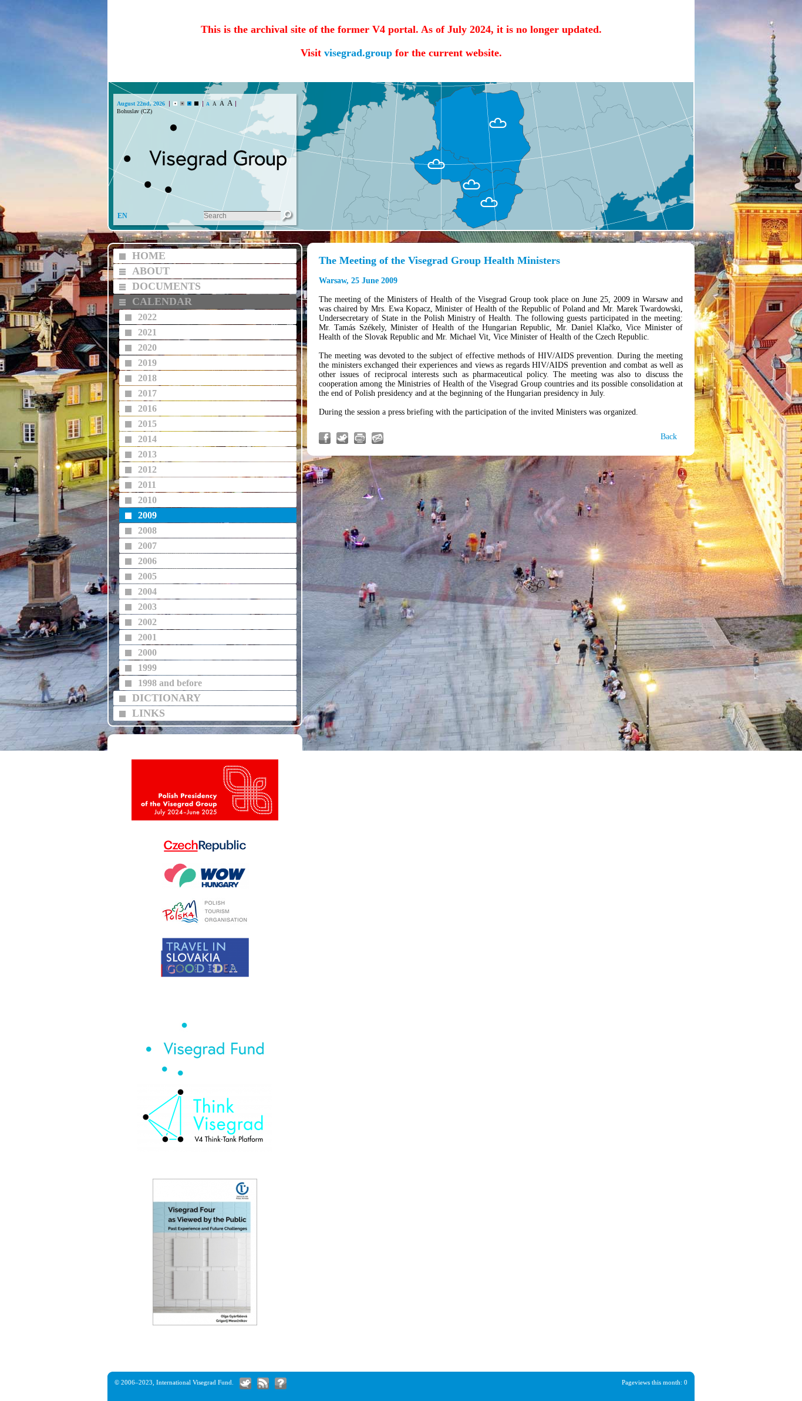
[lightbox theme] (196, 103)
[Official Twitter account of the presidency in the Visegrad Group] (245, 1383)
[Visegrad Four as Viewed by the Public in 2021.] (204, 1323)
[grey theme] (182, 103)
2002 (147, 622)
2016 (147, 408)
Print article (360, 438)
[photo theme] (189, 103)
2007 (147, 546)
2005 (147, 576)
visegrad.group (358, 53)
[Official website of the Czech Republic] (205, 852)
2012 (147, 469)
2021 (147, 332)
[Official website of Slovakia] (205, 975)
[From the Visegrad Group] (263, 1383)
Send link (377, 438)
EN (122, 216)
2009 (147, 515)
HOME (149, 256)
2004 (147, 591)
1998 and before (170, 683)
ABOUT (151, 271)
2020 (147, 347)
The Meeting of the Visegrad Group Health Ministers (439, 260)
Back (669, 436)
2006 (147, 561)
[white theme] (175, 103)
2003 (147, 607)
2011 (147, 485)
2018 (147, 378)
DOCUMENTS (166, 286)
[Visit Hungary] (205, 887)
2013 (147, 454)
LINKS (148, 713)
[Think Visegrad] (205, 1150)
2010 (147, 500)
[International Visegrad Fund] (205, 1074)
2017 (147, 393)
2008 (147, 530)
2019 (147, 363)
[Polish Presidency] (204, 819)
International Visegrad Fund (194, 1382)
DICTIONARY (166, 698)
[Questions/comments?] (281, 1383)
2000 (147, 652)
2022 (147, 317)
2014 (147, 439)
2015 (147, 424)
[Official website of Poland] (205, 923)
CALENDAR (162, 301)
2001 (147, 637)
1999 (147, 668)
